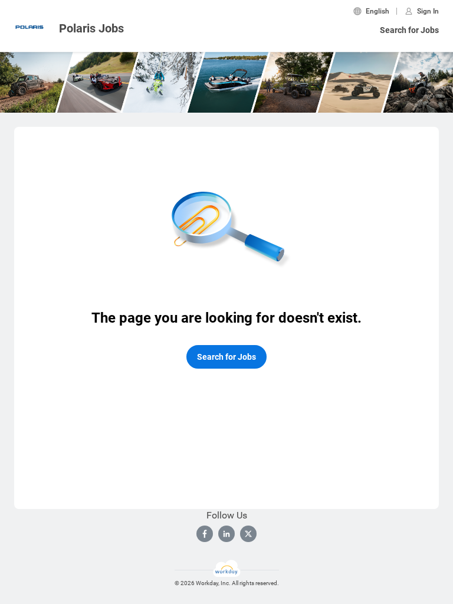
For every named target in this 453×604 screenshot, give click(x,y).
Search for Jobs (409, 30)
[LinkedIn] (226, 534)
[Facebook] (204, 534)
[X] (248, 534)
